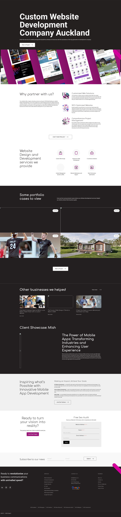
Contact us (100, 479)
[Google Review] (76, 488)
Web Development (48, 477)
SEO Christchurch (87, 507)
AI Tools (46, 486)
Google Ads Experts (48, 494)
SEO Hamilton (49, 507)
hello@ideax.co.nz (75, 477)
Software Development (49, 479)
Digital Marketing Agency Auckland (51, 490)
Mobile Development (48, 482)
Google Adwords (47, 484)
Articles (99, 482)
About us (100, 477)
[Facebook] (10, 487)
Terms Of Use (101, 488)
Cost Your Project (32, 434)
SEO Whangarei (41, 507)
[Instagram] (6, 487)
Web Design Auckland (48, 492)
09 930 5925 (73, 479)
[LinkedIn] (2, 487)
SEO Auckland (47, 488)
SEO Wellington (78, 507)
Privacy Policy (101, 486)
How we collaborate (102, 484)
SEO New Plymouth (58, 507)
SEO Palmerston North (68, 507)
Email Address (81, 435)
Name (81, 430)
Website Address (81, 424)
